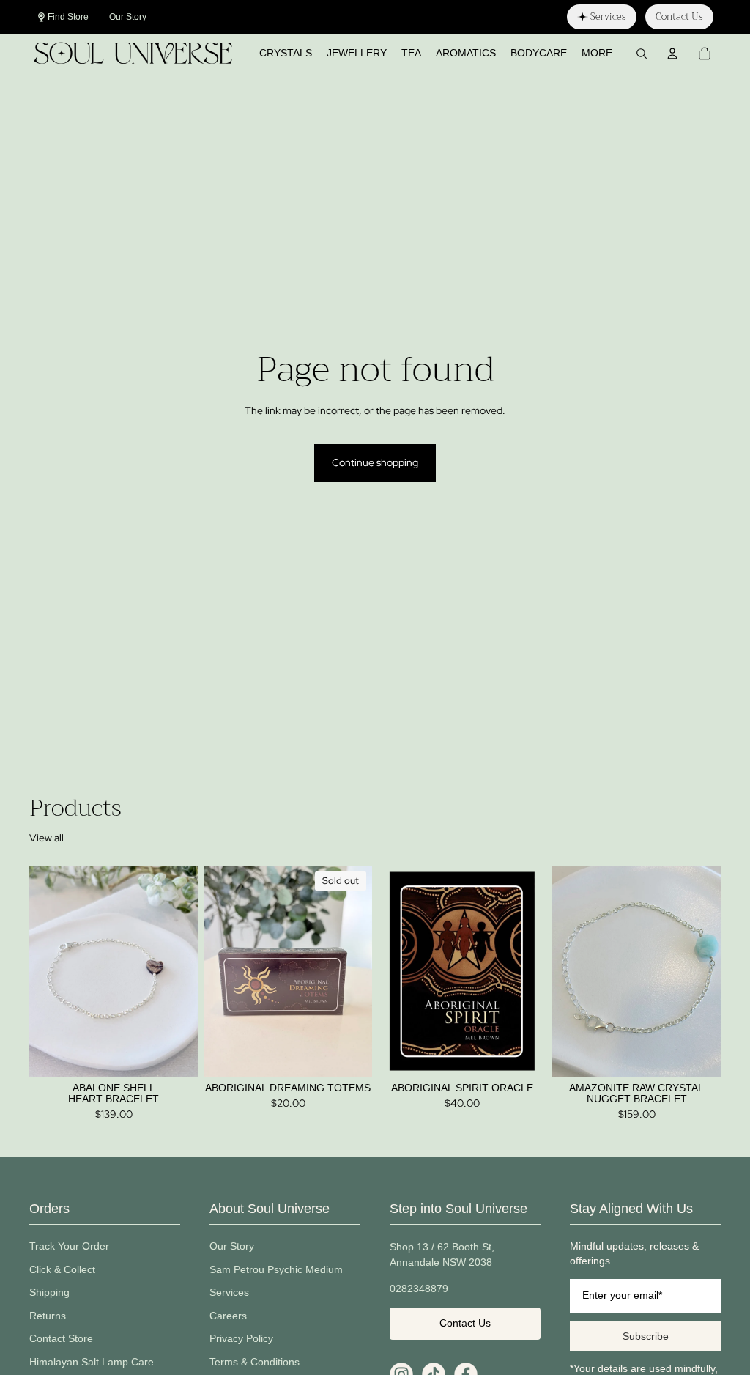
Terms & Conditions (254, 1362)
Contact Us (465, 1323)
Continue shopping (375, 462)
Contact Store (61, 1338)
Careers (228, 1315)
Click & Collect (62, 1269)
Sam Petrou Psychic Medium (276, 1269)
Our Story (231, 1246)
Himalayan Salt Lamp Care (91, 1362)
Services (229, 1292)
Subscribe (646, 1336)
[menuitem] (597, 53)
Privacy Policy (241, 1338)
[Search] (641, 53)
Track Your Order (69, 1246)
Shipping (49, 1292)
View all (46, 837)
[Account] (672, 53)
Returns (47, 1315)
